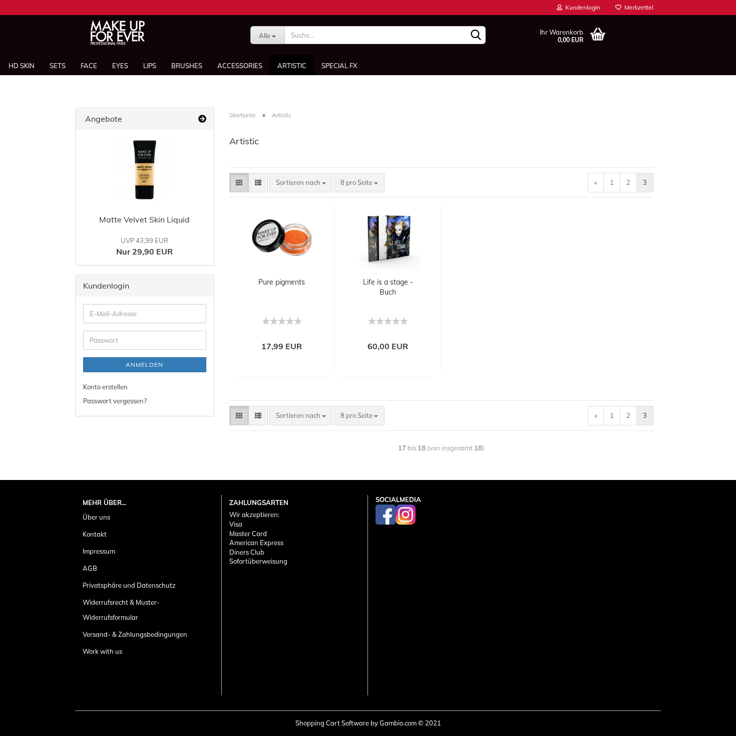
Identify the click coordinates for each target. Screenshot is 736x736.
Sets (58, 66)
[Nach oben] (708, 720)
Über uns (96, 517)
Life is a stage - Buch (388, 287)
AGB (90, 568)
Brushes (186, 66)
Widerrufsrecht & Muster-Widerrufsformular (121, 609)
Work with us (102, 651)
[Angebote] (202, 119)
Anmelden (144, 364)
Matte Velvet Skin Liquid (144, 219)
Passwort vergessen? (115, 401)
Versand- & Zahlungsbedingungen (135, 634)
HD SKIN (22, 66)
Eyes (120, 66)
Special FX (339, 66)
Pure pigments (281, 282)
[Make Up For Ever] (117, 32)
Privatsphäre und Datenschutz (129, 585)
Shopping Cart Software (332, 723)
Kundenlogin (581, 7)
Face (89, 66)
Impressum (99, 551)
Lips (149, 66)
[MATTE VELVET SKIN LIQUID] (144, 169)
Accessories (239, 66)
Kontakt (95, 534)
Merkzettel (637, 7)
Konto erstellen (105, 387)
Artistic (291, 66)
